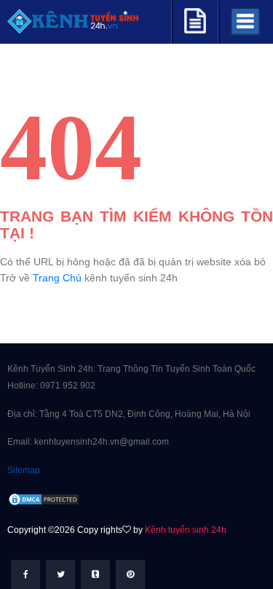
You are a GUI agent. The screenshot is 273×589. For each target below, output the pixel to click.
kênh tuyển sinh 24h (131, 278)
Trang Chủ (57, 278)
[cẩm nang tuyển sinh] (195, 18)
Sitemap (23, 470)
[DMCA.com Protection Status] (43, 499)
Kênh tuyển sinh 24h (185, 530)
